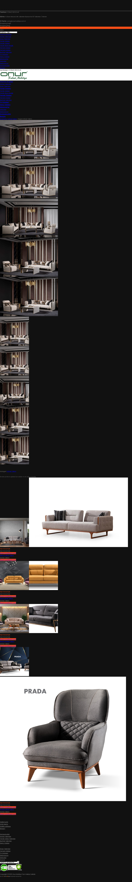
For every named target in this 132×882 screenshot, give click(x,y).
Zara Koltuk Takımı (6, 598)
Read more (8, 553)
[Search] (18, 862)
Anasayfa (3, 119)
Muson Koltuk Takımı (7, 641)
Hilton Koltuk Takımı (7, 555)
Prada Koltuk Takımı (7, 809)
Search (2, 860)
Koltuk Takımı (12, 119)
